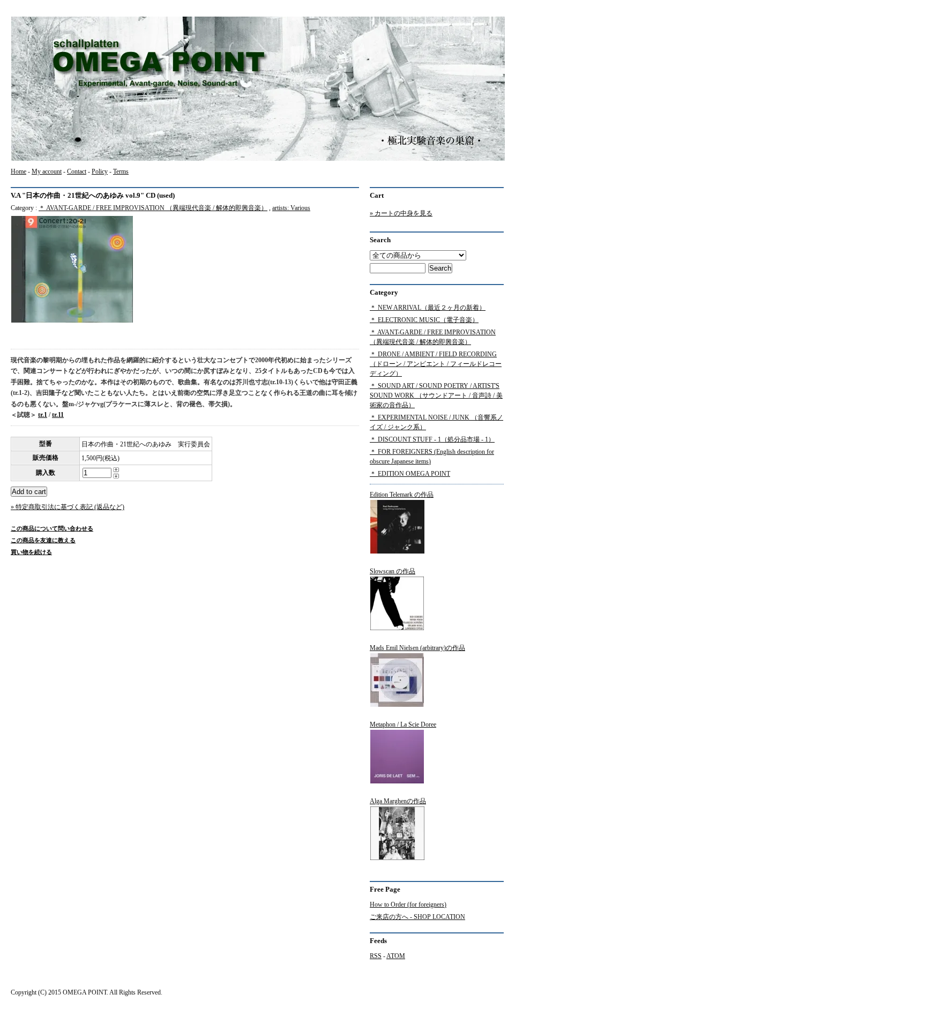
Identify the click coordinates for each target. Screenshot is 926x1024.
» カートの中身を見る (401, 213)
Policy (100, 171)
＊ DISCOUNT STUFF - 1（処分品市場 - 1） (432, 439)
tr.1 (42, 414)
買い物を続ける (31, 552)
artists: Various (291, 208)
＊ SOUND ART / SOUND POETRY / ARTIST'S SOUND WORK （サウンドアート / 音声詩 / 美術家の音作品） (436, 395)
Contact (76, 171)
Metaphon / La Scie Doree (403, 724)
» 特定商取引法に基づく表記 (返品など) (67, 507)
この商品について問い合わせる (52, 528)
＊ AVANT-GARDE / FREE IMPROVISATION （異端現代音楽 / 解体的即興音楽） (153, 208)
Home (18, 171)
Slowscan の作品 (392, 571)
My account (47, 171)
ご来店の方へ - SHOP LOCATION (417, 917)
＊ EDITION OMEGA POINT (410, 473)
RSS (376, 956)
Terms (121, 171)
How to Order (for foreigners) (408, 904)
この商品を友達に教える (43, 540)
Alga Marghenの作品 (398, 801)
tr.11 (58, 414)
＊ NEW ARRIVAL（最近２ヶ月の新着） (428, 307)
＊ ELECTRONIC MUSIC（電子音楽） (424, 320)
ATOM (395, 956)
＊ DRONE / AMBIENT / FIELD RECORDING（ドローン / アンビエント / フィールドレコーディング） (436, 363)
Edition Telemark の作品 (402, 494)
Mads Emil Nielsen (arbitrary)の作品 (417, 648)
